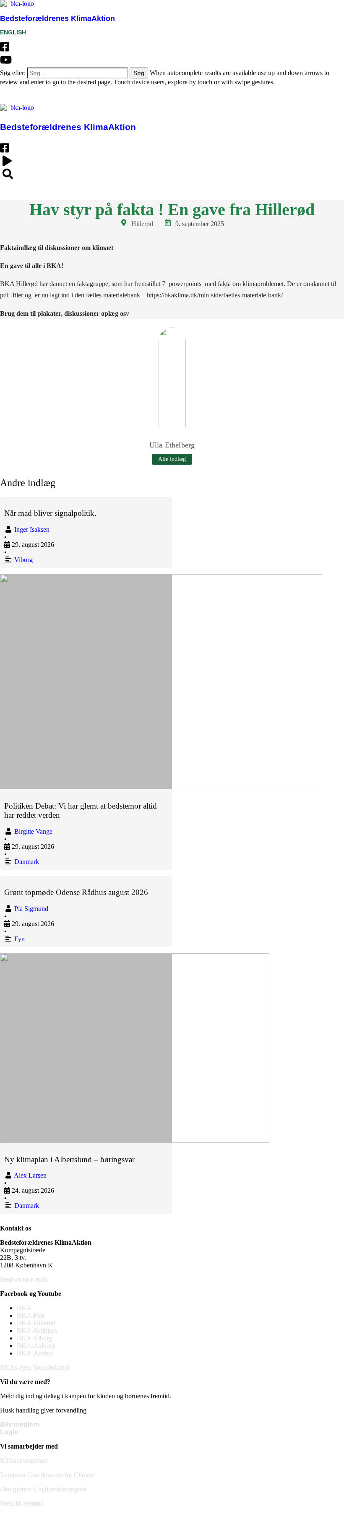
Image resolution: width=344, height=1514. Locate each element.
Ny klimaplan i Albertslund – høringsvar (69, 1159)
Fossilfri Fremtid (22, 1503)
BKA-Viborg (34, 1338)
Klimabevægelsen (23, 1460)
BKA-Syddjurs (37, 1330)
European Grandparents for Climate (47, 1474)
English (259, 190)
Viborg (23, 559)
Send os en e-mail (23, 1279)
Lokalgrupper (125, 95)
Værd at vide (179, 95)
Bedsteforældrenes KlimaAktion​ (68, 127)
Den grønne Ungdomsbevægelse (43, 1489)
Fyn (19, 938)
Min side (264, 95)
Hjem (43, 190)
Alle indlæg (172, 459)
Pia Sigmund (31, 908)
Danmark (26, 861)
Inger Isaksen (32, 529)
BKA (24, 1307)
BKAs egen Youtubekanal (34, 1367)
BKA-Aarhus (35, 1353)
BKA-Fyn (30, 1315)
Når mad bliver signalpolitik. (50, 513)
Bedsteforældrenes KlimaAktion (57, 18)
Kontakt (225, 95)
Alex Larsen (30, 1175)
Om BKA (79, 95)
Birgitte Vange (33, 831)
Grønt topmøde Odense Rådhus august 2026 (76, 892)
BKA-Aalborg (36, 1345)
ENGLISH (13, 32)
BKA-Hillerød (36, 1323)
